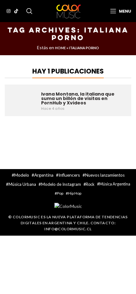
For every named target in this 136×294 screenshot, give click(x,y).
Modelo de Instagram (61, 184)
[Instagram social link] (8, 11)
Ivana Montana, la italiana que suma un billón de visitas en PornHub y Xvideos (77, 98)
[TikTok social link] (16, 11)
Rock (90, 184)
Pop (60, 193)
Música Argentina (114, 184)
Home (60, 48)
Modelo (21, 175)
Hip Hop (74, 193)
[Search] (29, 11)
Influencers (69, 175)
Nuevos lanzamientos (105, 175)
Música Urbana (22, 184)
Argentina (43, 175)
